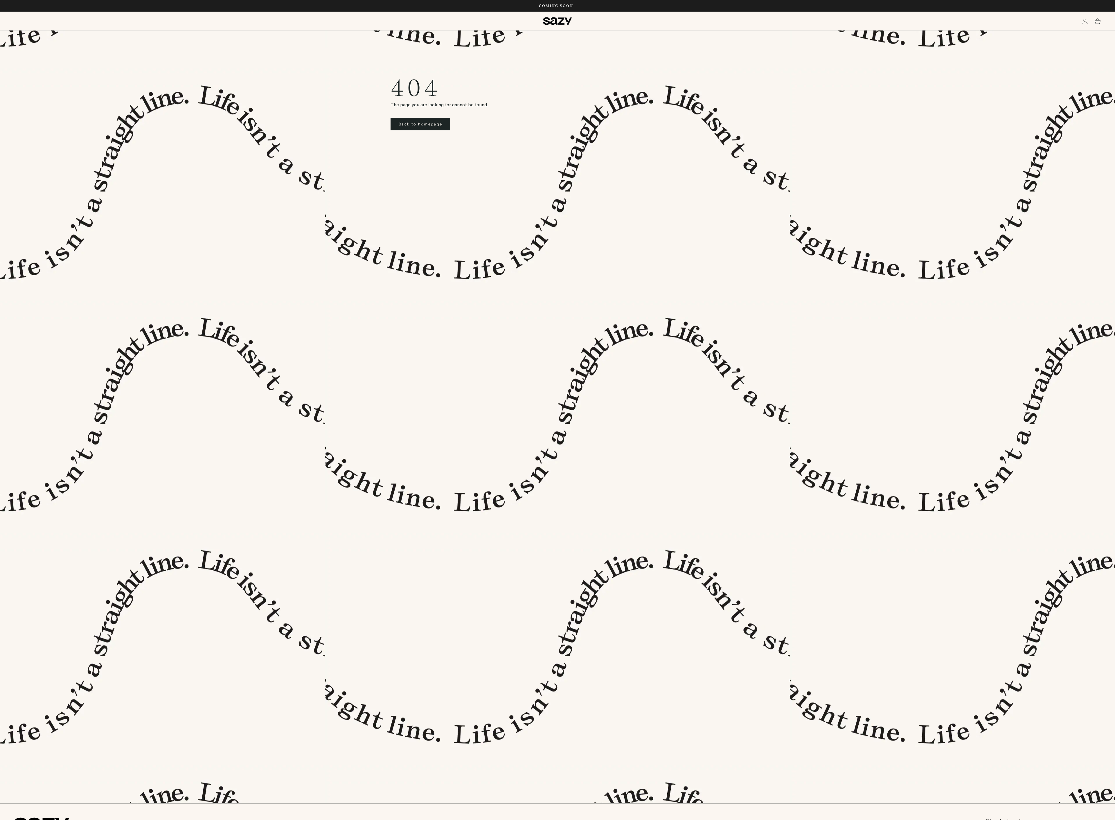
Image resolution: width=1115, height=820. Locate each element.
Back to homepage (420, 124)
